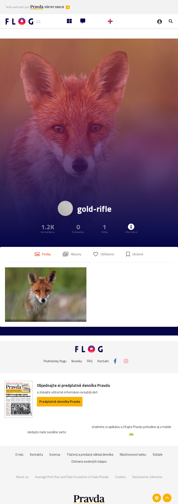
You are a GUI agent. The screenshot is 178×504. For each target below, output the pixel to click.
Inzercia (54, 454)
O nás (19, 454)
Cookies (120, 477)
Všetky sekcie (54, 7)
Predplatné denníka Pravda (59, 401)
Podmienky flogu (55, 361)
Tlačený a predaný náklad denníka (90, 454)
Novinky (76, 361)
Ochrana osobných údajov (89, 461)
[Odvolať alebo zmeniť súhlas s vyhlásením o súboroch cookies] (156, 498)
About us (22, 477)
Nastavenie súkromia (147, 477)
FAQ (89, 361)
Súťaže (158, 454)
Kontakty (36, 454)
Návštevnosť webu (133, 454)
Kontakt (103, 361)
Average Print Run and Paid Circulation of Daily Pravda (72, 477)
